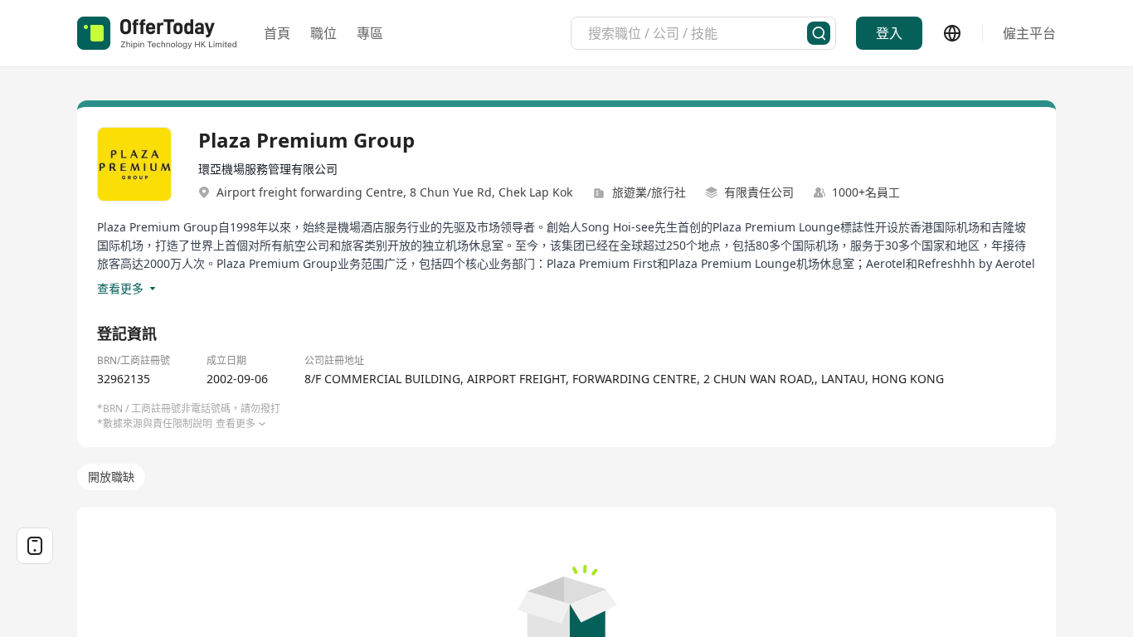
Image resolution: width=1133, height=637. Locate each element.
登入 (889, 33)
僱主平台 (1029, 33)
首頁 (277, 33)
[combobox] (697, 33)
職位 (323, 33)
